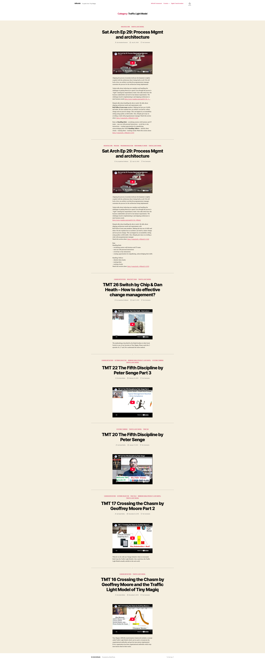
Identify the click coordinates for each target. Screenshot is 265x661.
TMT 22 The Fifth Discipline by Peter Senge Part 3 (132, 370)
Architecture (125, 26)
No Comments (146, 42)
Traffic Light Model (137, 26)
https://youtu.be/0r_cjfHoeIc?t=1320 (127, 118)
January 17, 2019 (133, 445)
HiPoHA (77, 3)
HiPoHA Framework (156, 3)
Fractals (166, 3)
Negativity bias (132, 279)
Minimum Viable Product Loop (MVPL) (139, 360)
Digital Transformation (177, 3)
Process (116, 145)
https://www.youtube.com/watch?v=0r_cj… (137, 99)
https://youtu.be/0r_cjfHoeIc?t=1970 (123, 133)
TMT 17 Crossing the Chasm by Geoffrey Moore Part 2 (132, 506)
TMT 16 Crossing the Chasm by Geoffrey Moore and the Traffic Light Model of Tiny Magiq (132, 584)
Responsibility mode (141, 145)
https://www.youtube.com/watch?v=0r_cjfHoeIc (126, 220)
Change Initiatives (120, 279)
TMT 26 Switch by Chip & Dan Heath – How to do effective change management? (132, 289)
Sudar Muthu (122, 378)
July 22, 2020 (135, 161)
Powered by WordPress (108, 657)
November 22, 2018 (134, 514)
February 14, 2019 (133, 378)
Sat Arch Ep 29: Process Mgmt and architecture (132, 34)
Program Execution (127, 145)
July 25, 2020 (135, 42)
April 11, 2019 (135, 300)
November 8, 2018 (134, 595)
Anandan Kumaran (123, 42)
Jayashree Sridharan (123, 161)
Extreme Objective (121, 360)
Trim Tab (146, 429)
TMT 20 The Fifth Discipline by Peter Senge (132, 437)
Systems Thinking (157, 360)
